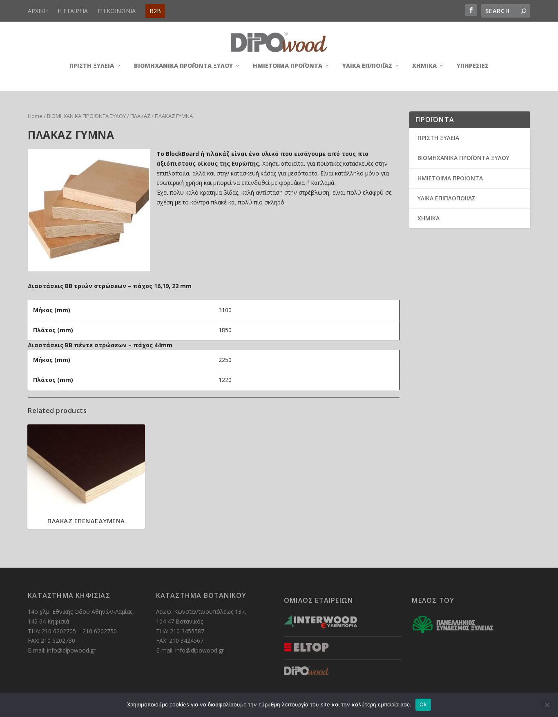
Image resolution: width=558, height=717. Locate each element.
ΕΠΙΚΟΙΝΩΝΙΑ (117, 11)
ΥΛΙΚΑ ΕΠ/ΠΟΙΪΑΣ (367, 65)
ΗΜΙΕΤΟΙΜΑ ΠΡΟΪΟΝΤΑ (287, 65)
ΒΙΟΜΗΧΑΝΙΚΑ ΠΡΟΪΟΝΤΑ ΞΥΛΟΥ (183, 65)
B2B (155, 11)
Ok (423, 704)
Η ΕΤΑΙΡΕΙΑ (73, 11)
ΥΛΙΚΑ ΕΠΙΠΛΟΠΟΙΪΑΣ (446, 198)
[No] (547, 705)
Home (35, 116)
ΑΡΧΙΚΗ (38, 11)
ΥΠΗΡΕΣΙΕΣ (473, 65)
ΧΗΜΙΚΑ (424, 65)
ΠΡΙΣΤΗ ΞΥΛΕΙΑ (91, 65)
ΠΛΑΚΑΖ (140, 116)
